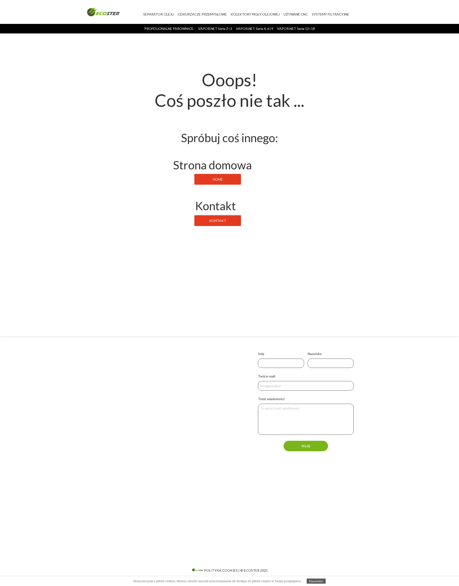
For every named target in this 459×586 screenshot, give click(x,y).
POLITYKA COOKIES (221, 570)
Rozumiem (316, 581)
